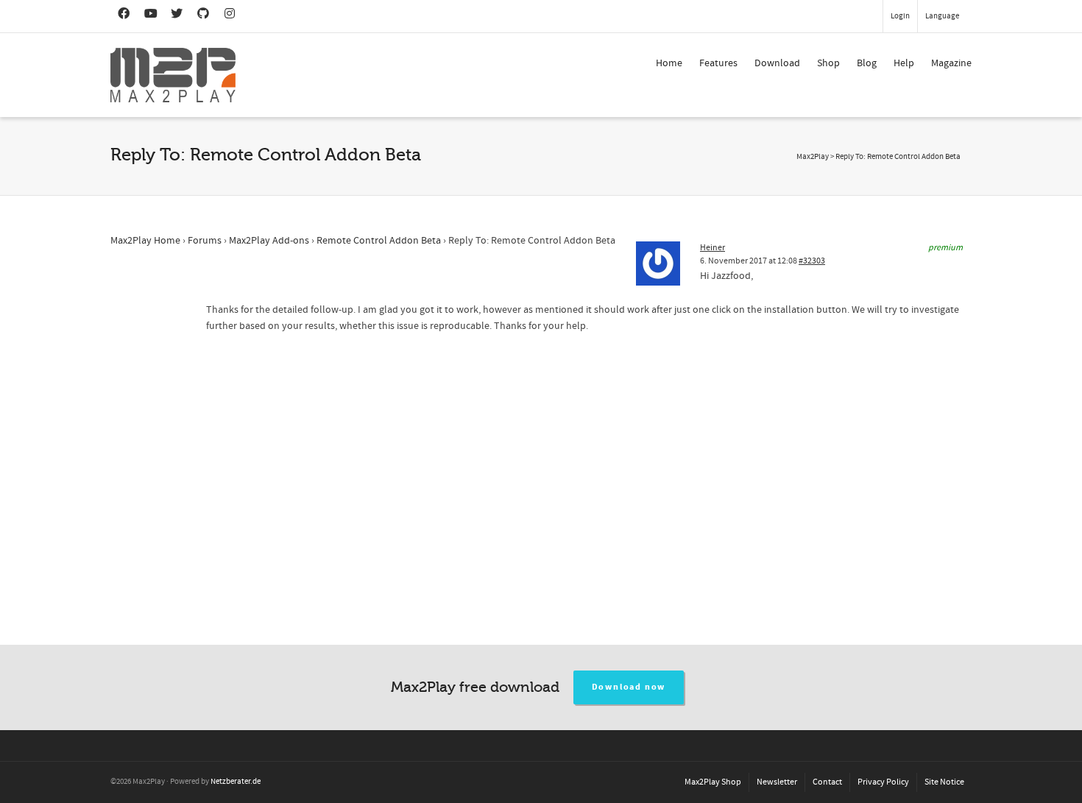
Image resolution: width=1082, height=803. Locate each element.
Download (777, 63)
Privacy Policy (883, 782)
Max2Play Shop (713, 782)
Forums (205, 240)
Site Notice (944, 782)
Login (900, 16)
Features (718, 63)
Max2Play (812, 157)
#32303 (812, 260)
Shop (828, 63)
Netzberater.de (236, 782)
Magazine (951, 63)
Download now (629, 687)
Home (669, 63)
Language (942, 16)
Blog (867, 63)
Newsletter (777, 782)
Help (904, 63)
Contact (827, 782)
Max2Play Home (145, 240)
